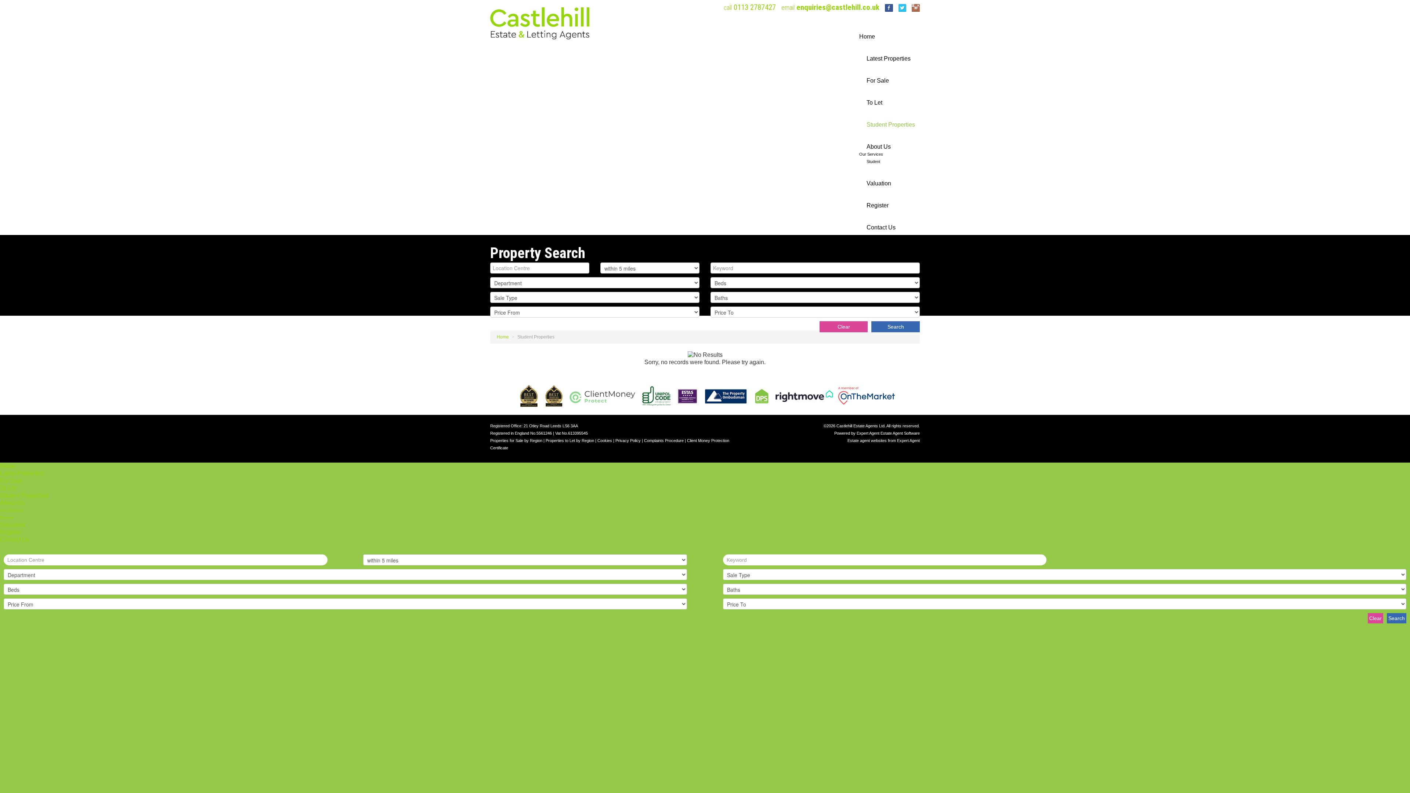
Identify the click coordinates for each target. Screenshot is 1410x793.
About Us (879, 147)
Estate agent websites (867, 440)
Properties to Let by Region (570, 440)
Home (867, 36)
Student (873, 161)
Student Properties (891, 125)
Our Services (871, 154)
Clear (844, 327)
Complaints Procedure (664, 440)
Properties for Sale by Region (516, 440)
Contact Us (881, 227)
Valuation (879, 183)
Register (878, 205)
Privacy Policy (628, 440)
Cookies (604, 440)
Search (895, 327)
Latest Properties (889, 58)
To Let (874, 102)
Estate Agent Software (900, 433)
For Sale (878, 80)
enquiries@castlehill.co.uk (837, 7)
